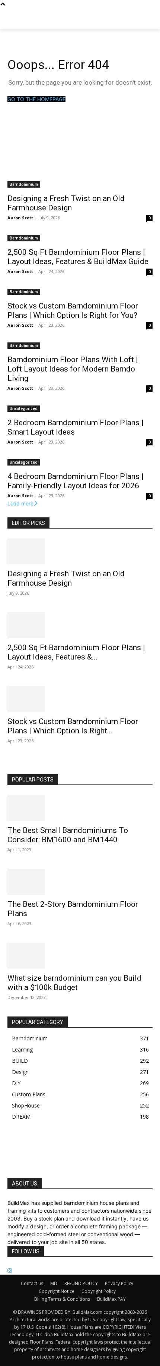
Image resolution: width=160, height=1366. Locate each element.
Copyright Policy (98, 1291)
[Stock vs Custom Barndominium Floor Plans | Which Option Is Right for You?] (80, 699)
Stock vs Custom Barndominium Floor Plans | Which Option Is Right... (72, 726)
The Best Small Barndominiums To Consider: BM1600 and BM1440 (67, 835)
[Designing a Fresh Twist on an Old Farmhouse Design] (80, 551)
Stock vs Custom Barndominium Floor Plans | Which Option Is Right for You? (72, 310)
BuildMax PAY (111, 1299)
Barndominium (24, 184)
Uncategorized (24, 408)
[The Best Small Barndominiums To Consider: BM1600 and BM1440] (80, 808)
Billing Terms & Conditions (62, 1299)
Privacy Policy (119, 1283)
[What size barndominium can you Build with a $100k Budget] (80, 956)
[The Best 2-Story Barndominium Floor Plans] (80, 882)
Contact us (32, 1283)
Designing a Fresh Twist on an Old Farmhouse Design (66, 203)
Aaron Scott (20, 217)
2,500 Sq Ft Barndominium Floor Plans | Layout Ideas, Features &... (76, 652)
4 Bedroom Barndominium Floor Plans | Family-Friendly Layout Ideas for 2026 (75, 481)
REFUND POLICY (81, 1283)
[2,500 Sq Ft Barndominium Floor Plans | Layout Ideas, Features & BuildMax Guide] (80, 625)
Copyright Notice (56, 1291)
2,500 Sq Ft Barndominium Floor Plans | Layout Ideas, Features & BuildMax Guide (77, 257)
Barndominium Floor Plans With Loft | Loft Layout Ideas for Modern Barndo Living (72, 369)
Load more (20, 503)
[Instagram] (9, 1271)
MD (53, 1283)
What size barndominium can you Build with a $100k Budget (74, 983)
